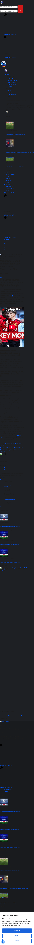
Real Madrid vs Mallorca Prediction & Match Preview (16, 100)
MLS (9, 90)
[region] (17, 928)
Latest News (11, 78)
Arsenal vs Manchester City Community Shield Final (15, 134)
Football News (12, 94)
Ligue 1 (8, 182)
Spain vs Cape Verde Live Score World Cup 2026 (15, 166)
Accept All (17, 930)
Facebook (8, 789)
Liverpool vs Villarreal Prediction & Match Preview (9, 544)
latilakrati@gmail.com (10, 34)
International (7, 184)
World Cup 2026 (9, 192)
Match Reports (12, 80)
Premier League (10, 174)
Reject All (17, 941)
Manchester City (9, 444)
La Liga (8, 176)
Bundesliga (9, 180)
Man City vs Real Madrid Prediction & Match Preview (10, 562)
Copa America (10, 188)
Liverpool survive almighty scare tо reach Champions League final (12, 715)
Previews (10, 92)
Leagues (6, 172)
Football (6, 74)
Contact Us (11, 86)
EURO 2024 (9, 186)
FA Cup (11, 295)
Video (7, 190)
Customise (17, 935)
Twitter (6, 791)
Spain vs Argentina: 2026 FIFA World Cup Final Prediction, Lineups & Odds (20, 152)
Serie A (8, 178)
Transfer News (12, 84)
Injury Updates (12, 82)
